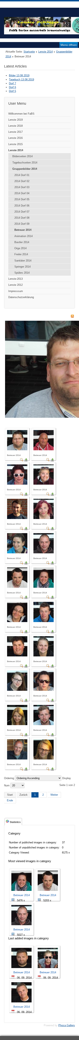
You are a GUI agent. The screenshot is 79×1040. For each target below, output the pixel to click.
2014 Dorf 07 (21, 211)
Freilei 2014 (21, 254)
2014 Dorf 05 (21, 199)
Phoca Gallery (66, 1025)
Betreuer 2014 (22, 229)
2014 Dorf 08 (21, 217)
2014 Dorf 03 (21, 187)
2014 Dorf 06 (21, 205)
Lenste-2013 (15, 278)
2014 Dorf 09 (21, 223)
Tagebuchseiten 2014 (24, 162)
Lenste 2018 (15, 125)
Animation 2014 (23, 236)
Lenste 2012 (15, 284)
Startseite (29, 51)
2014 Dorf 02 (21, 181)
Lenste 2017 (15, 131)
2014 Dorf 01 (21, 175)
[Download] (25, 460)
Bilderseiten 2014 (22, 156)
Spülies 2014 (22, 272)
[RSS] (72, 316)
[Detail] (21, 460)
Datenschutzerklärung (21, 297)
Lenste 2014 (45, 51)
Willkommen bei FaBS (21, 113)
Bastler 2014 (21, 242)
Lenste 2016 (15, 137)
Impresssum (15, 291)
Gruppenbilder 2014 (24, 168)
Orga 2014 (20, 248)
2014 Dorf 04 (21, 193)
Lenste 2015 (15, 144)
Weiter (54, 794)
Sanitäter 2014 (22, 260)
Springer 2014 (22, 266)
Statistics (15, 822)
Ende (10, 800)
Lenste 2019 (15, 119)
